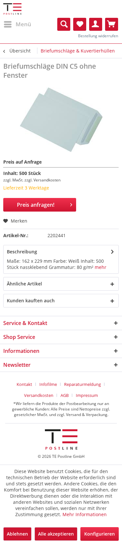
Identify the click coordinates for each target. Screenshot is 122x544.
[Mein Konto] (95, 24)
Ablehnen (17, 534)
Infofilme (48, 384)
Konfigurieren (99, 534)
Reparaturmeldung (82, 384)
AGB (65, 395)
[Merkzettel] (79, 24)
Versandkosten (38, 395)
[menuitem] (17, 24)
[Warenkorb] (111, 24)
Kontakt (24, 384)
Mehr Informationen (84, 514)
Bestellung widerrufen (98, 36)
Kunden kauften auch (31, 300)
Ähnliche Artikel (24, 284)
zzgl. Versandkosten (42, 180)
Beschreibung (22, 252)
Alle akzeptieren (56, 534)
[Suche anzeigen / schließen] (63, 24)
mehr (100, 267)
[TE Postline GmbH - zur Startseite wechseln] (12, 9)
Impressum (87, 395)
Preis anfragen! (35, 204)
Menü (23, 24)
